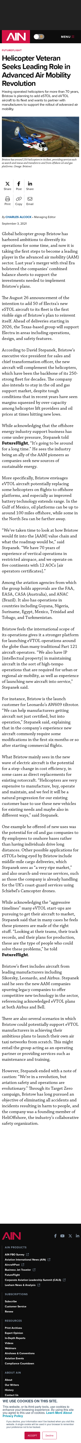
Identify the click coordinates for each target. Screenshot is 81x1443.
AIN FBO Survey (14, 1254)
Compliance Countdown (19, 1363)
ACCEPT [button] (32, 1435)
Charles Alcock (18, 217)
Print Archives (13, 1328)
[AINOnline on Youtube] (62, 1236)
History (9, 1390)
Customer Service (15, 1306)
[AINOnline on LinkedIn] (77, 1236)
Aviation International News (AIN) (25, 1259)
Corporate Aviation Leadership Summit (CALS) (33, 1280)
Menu (66, 37)
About (8, 1379)
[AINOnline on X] (70, 1236)
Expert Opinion (14, 1333)
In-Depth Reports (15, 1338)
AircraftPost (12, 1264)
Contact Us (11, 1395)
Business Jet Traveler (18, 1269)
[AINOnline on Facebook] (55, 1236)
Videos (9, 1343)
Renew (9, 1311)
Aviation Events (14, 1358)
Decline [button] (49, 1435)
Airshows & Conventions (20, 1353)
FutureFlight (12, 50)
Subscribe (11, 1301)
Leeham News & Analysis (20, 1285)
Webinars (10, 1348)
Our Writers (12, 1385)
